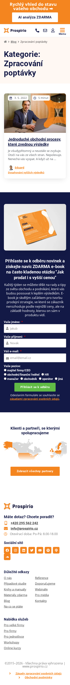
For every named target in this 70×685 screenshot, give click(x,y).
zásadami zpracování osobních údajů (34, 399)
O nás (8, 578)
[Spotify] (48, 550)
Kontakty (41, 601)
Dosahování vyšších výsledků (26, 172)
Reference (41, 578)
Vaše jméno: (12, 322)
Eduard (19, 167)
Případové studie (15, 583)
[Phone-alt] (37, 30)
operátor (47, 379)
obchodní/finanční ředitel (23, 374)
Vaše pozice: (12, 366)
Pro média (42, 595)
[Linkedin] (23, 550)
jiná (60, 379)
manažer (12, 379)
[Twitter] (31, 550)
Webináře (41, 589)
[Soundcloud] (7, 557)
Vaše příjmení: (14, 337)
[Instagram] (15, 550)
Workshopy (11, 642)
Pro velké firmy (14, 625)
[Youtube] (40, 550)
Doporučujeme (45, 583)
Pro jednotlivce (14, 636)
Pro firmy (10, 631)
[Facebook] (7, 550)
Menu (62, 34)
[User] (53, 30)
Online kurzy (12, 648)
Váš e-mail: (12, 351)
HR (47, 374)
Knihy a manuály (15, 589)
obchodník (30, 379)
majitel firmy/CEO (18, 370)
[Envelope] (45, 30)
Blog (14, 42)
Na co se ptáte (13, 606)
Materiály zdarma (15, 595)
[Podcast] (56, 550)
